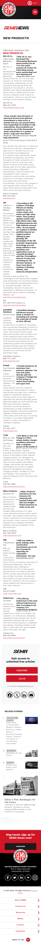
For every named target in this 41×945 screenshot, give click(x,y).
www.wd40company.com (13, 107)
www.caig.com (9, 198)
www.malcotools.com (12, 535)
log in (30, 686)
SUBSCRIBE (22, 670)
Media (20, 919)
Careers (20, 925)
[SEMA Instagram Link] (34, 878)
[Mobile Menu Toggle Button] (35, 12)
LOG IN (22, 679)
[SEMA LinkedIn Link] (20, 878)
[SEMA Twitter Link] (14, 878)
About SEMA (20, 900)
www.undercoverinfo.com (14, 638)
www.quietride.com (11, 361)
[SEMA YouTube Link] (27, 878)
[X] (16, 695)
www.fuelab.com (10, 431)
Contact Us (20, 906)
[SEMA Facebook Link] (7, 878)
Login (34, 3)
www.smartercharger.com (14, 486)
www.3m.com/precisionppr (14, 297)
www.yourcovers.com (12, 593)
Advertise (20, 912)
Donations (20, 931)
